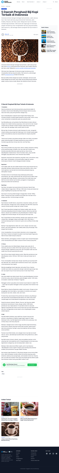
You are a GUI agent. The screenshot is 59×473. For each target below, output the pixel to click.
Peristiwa (18, 453)
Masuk (56, 1)
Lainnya (38, 1)
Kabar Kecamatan (30, 1)
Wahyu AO (7, 34)
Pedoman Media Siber (35, 460)
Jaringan (44, 1)
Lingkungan (8, 6)
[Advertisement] (19, 93)
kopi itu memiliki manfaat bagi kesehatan (26, 68)
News (23, 1)
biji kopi (9, 66)
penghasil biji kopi (9, 74)
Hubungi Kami (33, 454)
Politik (17, 454)
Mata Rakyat (18, 460)
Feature (17, 456)
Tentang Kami (33, 453)
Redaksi (32, 456)
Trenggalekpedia (19, 458)
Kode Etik (32, 458)
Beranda (18, 1)
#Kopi (3, 373)
